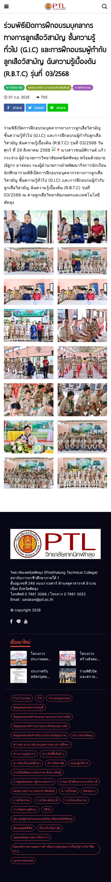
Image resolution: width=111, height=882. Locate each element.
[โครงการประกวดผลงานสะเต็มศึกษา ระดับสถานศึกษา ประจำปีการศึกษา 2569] (18, 658)
